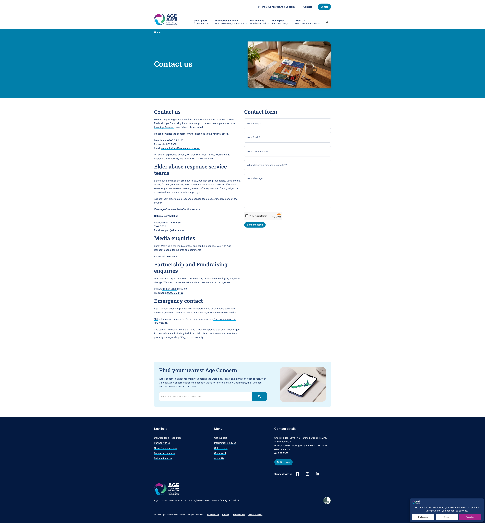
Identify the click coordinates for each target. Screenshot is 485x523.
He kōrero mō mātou (306, 22)
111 (188, 312)
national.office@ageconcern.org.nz (180, 148)
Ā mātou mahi (201, 22)
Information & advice (225, 443)
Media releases (255, 514)
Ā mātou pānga (280, 22)
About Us (219, 458)
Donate (324, 6)
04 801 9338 (169, 144)
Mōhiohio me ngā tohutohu (229, 22)
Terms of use (239, 514)
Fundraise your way (164, 453)
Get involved (220, 448)
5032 (163, 226)
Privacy (225, 514)
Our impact (220, 453)
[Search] (327, 22)
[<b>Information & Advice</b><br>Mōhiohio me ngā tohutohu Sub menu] (246, 24)
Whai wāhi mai (258, 22)
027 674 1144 (169, 256)
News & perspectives (165, 448)
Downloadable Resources (167, 437)
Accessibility (213, 514)
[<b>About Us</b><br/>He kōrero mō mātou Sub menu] (319, 24)
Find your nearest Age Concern (278, 6)
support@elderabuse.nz (174, 230)
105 (156, 319)
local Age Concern (164, 127)
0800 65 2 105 (175, 140)
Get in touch (283, 462)
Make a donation (163, 458)
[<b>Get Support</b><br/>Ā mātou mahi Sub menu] (210, 24)
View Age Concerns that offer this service (177, 209)
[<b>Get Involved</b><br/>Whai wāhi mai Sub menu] (268, 24)
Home (157, 32)
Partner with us (162, 443)
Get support (220, 437)
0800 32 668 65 (171, 222)
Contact (307, 6)
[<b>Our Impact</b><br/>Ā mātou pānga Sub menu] (290, 24)
